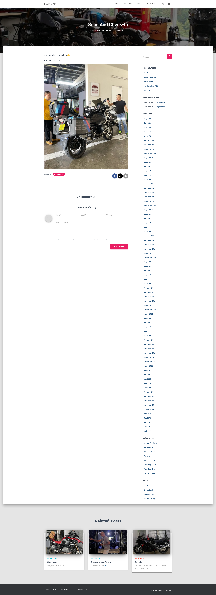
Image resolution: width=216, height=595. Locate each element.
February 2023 (149, 236)
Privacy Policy (81, 590)
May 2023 (147, 223)
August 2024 (148, 158)
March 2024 (148, 179)
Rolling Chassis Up (160, 102)
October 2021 (149, 305)
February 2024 (149, 184)
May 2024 (147, 171)
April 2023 (147, 227)
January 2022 (149, 292)
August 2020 (148, 366)
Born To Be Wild (149, 452)
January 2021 (149, 344)
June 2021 (147, 323)
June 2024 (147, 166)
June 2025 (147, 123)
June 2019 (147, 422)
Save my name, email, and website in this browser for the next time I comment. (86, 240)
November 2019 (149, 405)
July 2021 (147, 318)
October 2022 (149, 253)
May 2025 (147, 127)
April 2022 (147, 279)
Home (117, 4)
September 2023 (150, 205)
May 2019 (147, 427)
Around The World (150, 443)
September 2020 (150, 362)
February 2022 (149, 288)
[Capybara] (64, 542)
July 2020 (147, 370)
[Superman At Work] (108, 542)
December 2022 (149, 244)
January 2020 (149, 396)
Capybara (147, 73)
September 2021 (150, 310)
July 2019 (147, 418)
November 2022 (149, 249)
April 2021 (147, 331)
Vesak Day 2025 (149, 90)
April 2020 (147, 383)
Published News (150, 469)
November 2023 (149, 197)
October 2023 (149, 201)
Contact (140, 4)
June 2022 (147, 271)
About (131, 4)
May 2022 (147, 275)
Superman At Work (101, 562)
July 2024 (147, 162)
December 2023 (149, 192)
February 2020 (149, 392)
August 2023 (148, 210)
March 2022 (148, 283)
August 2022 (148, 262)
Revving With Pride (151, 82)
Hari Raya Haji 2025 (151, 86)
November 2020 (149, 353)
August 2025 (148, 119)
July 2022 (147, 266)
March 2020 (148, 388)
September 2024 (150, 153)
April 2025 (147, 132)
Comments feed (150, 494)
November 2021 (149, 301)
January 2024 (149, 188)
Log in (146, 485)
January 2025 (149, 140)
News (124, 4)
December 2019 (149, 401)
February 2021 (149, 340)
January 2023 (149, 240)
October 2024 (149, 149)
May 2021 (147, 327)
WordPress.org (149, 499)
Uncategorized (149, 473)
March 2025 (148, 136)
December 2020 (149, 349)
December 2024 (149, 145)
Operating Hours (150, 465)
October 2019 (149, 409)
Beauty (138, 562)
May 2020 (147, 379)
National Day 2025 (150, 77)
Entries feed (148, 490)
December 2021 (149, 297)
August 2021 (148, 314)
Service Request (152, 4)
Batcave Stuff (59, 174)
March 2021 (148, 335)
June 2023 (147, 218)
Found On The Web (150, 460)
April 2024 (147, 175)
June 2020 (147, 375)
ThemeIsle (168, 590)
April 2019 (147, 431)
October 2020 (149, 357)
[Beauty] (151, 542)
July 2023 (147, 214)
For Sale (147, 456)
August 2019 (148, 414)
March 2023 (148, 231)
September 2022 (150, 258)
